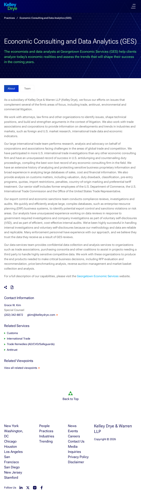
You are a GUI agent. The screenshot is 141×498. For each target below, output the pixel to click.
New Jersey (13, 472)
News (72, 426)
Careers (74, 436)
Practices (9, 18)
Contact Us (76, 441)
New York (11, 426)
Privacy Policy (78, 457)
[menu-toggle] (133, 6)
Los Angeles (13, 452)
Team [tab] (27, 88)
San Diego (12, 467)
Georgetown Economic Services (98, 276)
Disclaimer (76, 462)
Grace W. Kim (12, 305)
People (44, 426)
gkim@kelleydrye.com (41, 314)
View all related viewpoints (20, 367)
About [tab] (11, 88)
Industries (46, 436)
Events (73, 431)
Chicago (10, 441)
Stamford (11, 477)
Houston (10, 446)
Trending (46, 441)
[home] (10, 7)
